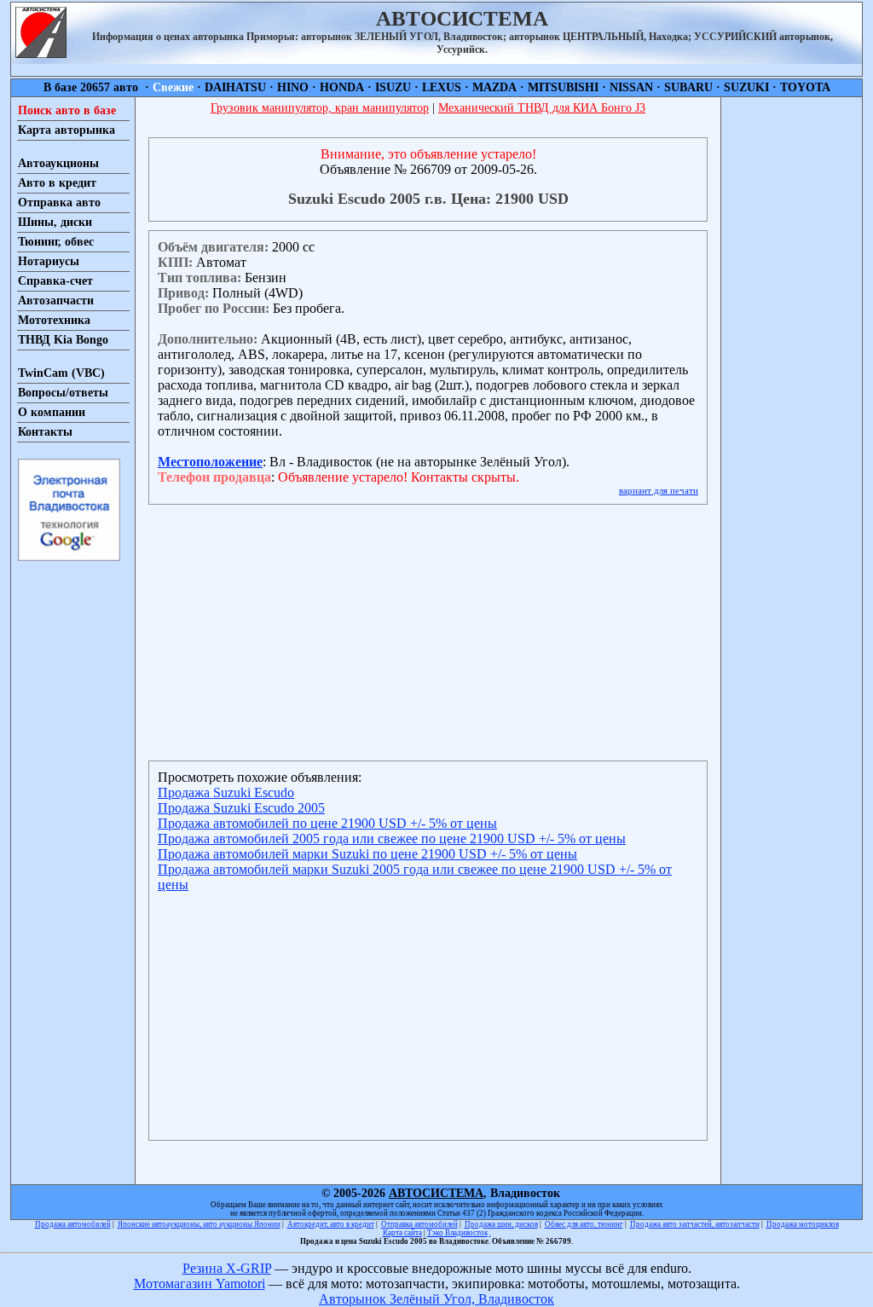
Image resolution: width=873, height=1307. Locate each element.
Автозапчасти (56, 300)
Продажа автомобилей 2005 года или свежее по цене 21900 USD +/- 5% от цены (392, 838)
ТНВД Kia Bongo (63, 339)
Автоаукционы (58, 163)
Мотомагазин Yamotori (199, 1283)
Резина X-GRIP (226, 1268)
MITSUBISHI (563, 87)
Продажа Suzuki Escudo (226, 792)
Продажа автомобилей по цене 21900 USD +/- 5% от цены (327, 823)
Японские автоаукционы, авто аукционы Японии (199, 1224)
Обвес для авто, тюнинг (584, 1224)
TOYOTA (805, 87)
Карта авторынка (66, 130)
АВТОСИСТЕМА (436, 1193)
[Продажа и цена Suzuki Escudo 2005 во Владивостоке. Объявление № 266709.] (40, 53)
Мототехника (54, 320)
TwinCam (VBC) (61, 373)
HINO (293, 87)
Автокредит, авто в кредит (330, 1224)
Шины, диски (55, 222)
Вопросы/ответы (63, 392)
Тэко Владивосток (457, 1233)
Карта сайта (402, 1233)
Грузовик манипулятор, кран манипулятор (320, 107)
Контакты (45, 431)
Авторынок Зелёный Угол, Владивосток (436, 1299)
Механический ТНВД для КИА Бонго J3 (541, 107)
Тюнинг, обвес (56, 241)
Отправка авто (59, 202)
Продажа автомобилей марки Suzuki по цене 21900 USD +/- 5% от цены (367, 854)
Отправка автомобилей (419, 1224)
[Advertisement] (791, 353)
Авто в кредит (57, 182)
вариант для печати (658, 490)
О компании (51, 412)
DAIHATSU (235, 87)
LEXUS (441, 87)
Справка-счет (55, 281)
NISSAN (631, 87)
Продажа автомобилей (73, 1224)
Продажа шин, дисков (501, 1224)
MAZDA (494, 87)
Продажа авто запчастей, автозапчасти (695, 1224)
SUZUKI (746, 87)
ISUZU (393, 87)
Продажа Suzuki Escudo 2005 (241, 808)
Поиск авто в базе (67, 110)
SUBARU (688, 87)
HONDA (342, 87)
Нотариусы (48, 261)
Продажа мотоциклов (802, 1224)
